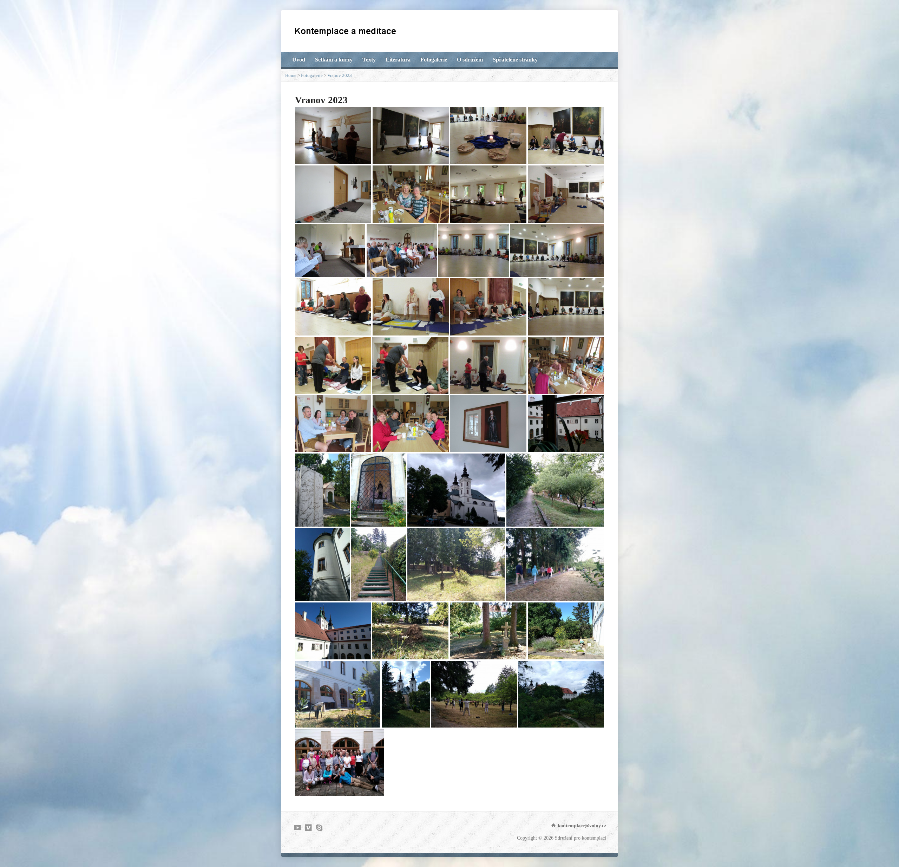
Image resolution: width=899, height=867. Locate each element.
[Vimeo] (308, 827)
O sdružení (470, 60)
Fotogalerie (433, 60)
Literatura (398, 60)
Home (290, 75)
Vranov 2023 (339, 75)
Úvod (298, 60)
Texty (369, 60)
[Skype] (319, 827)
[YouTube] (297, 827)
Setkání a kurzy (334, 60)
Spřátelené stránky (515, 60)
